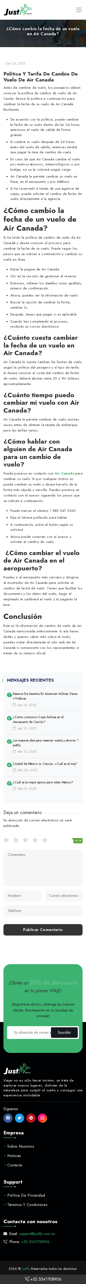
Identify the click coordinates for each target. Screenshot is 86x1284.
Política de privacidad (26, 1195)
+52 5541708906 (45, 1279)
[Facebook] (8, 1118)
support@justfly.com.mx (37, 1233)
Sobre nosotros (20, 1146)
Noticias (14, 1155)
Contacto (14, 1165)
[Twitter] (19, 1118)
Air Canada (64, 473)
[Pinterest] (31, 1118)
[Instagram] (42, 1118)
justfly (26, 1268)
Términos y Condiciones (27, 1204)
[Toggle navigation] (78, 9)
